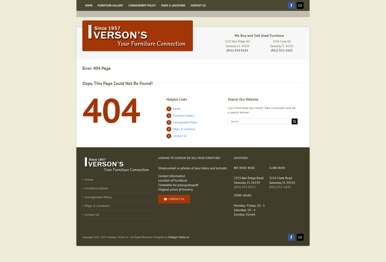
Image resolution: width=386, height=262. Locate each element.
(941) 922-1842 (280, 187)
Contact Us (180, 136)
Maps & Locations (184, 129)
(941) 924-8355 (245, 187)
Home (176, 108)
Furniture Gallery (183, 115)
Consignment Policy (185, 122)
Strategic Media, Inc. (179, 237)
